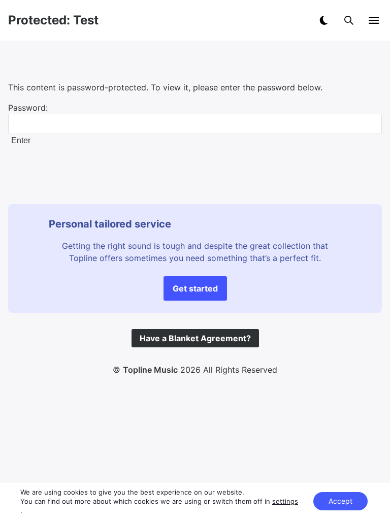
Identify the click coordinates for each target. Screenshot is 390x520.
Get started (195, 288)
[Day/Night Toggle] (323, 20)
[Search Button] (348, 20)
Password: (28, 108)
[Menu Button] (374, 20)
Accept (340, 501)
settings (285, 501)
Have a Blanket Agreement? (195, 338)
